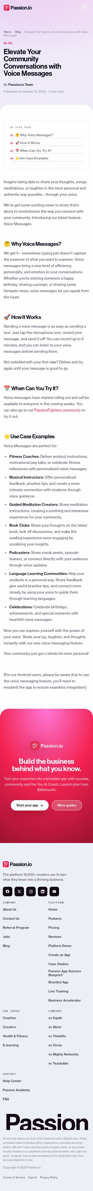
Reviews (54, 936)
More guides (67, 805)
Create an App (59, 954)
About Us (9, 909)
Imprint (32, 1177)
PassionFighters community (58, 410)
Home (7, 32)
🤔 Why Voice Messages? (34, 135)
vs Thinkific (57, 1036)
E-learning (11, 1045)
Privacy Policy (49, 1177)
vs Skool (54, 1027)
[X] (19, 891)
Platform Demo (59, 945)
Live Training (58, 991)
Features (55, 918)
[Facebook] (7, 891)
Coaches (9, 1017)
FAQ (6, 1099)
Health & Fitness (15, 1036)
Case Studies (58, 964)
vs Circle (55, 1045)
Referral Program (16, 927)
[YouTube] (54, 891)
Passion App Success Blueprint (64, 973)
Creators (9, 1027)
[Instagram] (31, 891)
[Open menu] (84, 8)
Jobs (6, 936)
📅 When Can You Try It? (33, 150)
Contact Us (11, 918)
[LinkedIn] (42, 891)
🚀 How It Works (27, 142)
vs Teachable (58, 1063)
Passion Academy (16, 1090)
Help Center (12, 1081)
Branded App (58, 982)
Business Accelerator (64, 1000)
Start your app (29, 805)
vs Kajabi (55, 1017)
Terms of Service (14, 1177)
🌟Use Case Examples (31, 158)
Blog (18, 32)
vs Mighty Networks (63, 1054)
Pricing (53, 927)
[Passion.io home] (18, 7)
